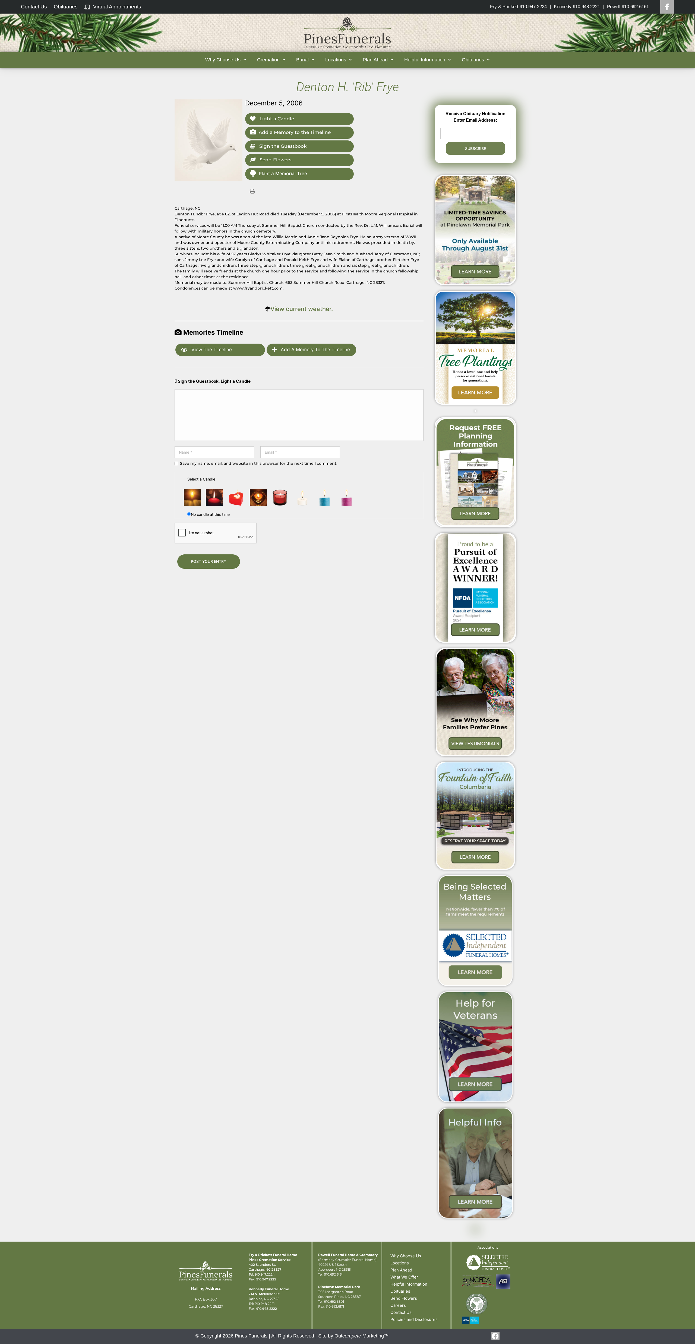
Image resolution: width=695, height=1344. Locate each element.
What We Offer (404, 1277)
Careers (398, 1305)
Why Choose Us (405, 1255)
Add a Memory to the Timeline (295, 132)
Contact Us (401, 1312)
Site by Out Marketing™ (353, 1336)
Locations (399, 1263)
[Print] (252, 191)
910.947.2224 (265, 1274)
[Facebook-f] (495, 1336)
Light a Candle (276, 118)
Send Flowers (275, 159)
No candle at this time (210, 514)
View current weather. (301, 308)
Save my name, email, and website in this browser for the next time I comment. (258, 463)
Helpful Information (408, 1284)
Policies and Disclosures (414, 1319)
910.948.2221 (264, 1304)
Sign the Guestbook (282, 146)
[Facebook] (667, 7)
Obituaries (400, 1291)
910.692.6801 (334, 1301)
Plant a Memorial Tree (283, 173)
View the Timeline (211, 349)
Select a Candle (201, 479)
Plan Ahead (401, 1270)
